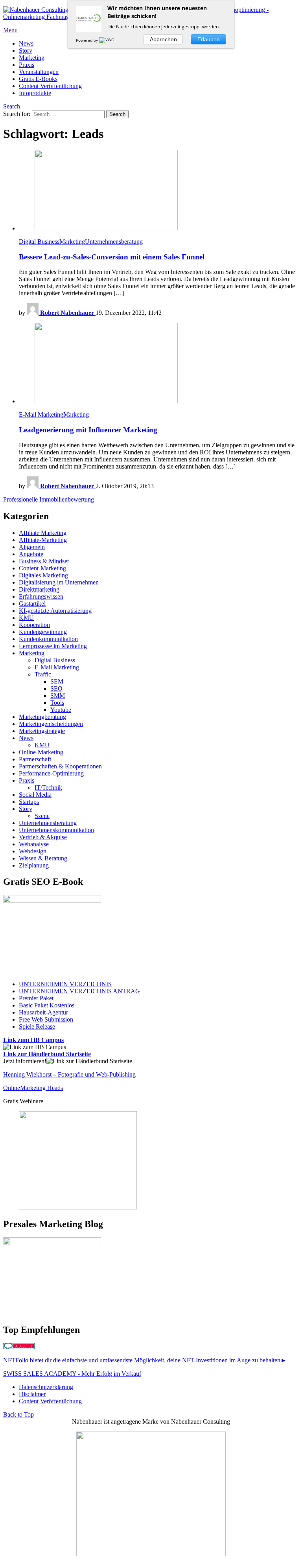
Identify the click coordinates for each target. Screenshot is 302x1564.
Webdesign (32, 851)
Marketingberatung (42, 716)
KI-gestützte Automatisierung (55, 610)
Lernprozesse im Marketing (53, 646)
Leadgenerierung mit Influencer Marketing (88, 430)
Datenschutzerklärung (46, 1387)
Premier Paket (36, 998)
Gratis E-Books (38, 78)
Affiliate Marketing (42, 532)
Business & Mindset (44, 561)
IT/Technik (48, 787)
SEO (56, 688)
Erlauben (208, 39)
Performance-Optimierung (51, 773)
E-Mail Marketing (41, 414)
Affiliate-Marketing (43, 540)
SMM (57, 695)
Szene (42, 815)
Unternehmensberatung (114, 241)
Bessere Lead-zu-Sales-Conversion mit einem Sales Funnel (111, 257)
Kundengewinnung (43, 632)
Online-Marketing (41, 752)
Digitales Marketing (43, 575)
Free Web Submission (46, 1019)
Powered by (87, 40)
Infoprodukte (35, 93)
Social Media (35, 794)
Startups (29, 801)
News (26, 43)
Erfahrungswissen (41, 596)
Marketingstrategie (42, 731)
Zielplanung (34, 865)
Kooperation (34, 624)
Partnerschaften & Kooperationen (60, 766)
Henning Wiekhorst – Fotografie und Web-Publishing (69, 1074)
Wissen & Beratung (43, 858)
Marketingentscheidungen (51, 723)
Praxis (26, 64)
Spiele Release (37, 1026)
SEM (56, 681)
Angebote (31, 554)
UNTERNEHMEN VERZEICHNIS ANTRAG (79, 991)
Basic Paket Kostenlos (46, 1005)
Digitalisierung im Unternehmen (59, 582)
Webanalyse (34, 844)
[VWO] (107, 40)
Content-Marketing (42, 568)
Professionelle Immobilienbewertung (48, 499)
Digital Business (39, 241)
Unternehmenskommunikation (56, 830)
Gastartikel (32, 603)
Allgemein (32, 547)
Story (25, 50)
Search (11, 106)
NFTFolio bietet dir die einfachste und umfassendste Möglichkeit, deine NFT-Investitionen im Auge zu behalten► (145, 1360)
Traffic (43, 674)
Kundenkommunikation (48, 639)
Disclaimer (32, 1394)
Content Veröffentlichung (50, 86)
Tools (57, 702)
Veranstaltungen (39, 71)
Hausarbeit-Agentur (43, 1012)
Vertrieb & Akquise (43, 837)
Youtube (60, 709)
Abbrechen (163, 39)
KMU (26, 617)
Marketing (31, 57)
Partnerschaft (35, 759)
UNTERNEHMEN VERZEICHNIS (65, 984)
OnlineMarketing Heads (33, 1087)
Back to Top (18, 1414)
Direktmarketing (39, 589)
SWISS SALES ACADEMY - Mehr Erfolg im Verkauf (72, 1373)
